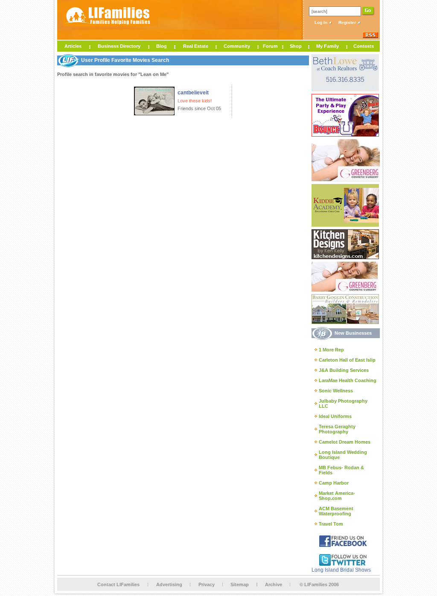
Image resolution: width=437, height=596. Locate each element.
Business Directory (119, 46)
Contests (363, 46)
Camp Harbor (334, 482)
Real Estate (195, 46)
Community (237, 46)
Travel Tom (331, 523)
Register (347, 22)
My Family (327, 46)
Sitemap (239, 584)
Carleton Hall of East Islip (347, 359)
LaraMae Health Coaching (347, 380)
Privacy (206, 584)
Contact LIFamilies (118, 584)
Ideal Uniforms (335, 416)
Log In (322, 22)
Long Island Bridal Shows (341, 570)
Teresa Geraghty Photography (337, 429)
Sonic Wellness (336, 390)
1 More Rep (331, 349)
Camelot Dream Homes (344, 441)
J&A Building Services (344, 370)
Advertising (169, 584)
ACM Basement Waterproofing (336, 511)
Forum (270, 46)
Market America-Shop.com (337, 496)
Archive (273, 584)
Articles (73, 46)
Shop (296, 46)
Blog (161, 46)
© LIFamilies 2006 (319, 584)
